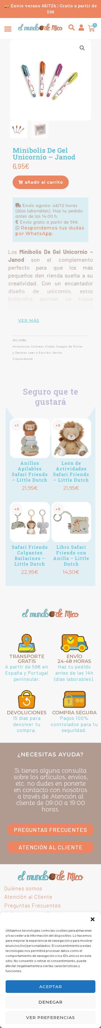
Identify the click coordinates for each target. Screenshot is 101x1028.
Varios (57, 352)
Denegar (50, 1002)
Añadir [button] (30, 497)
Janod (28, 358)
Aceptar (50, 986)
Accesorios (21, 346)
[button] (92, 919)
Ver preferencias (50, 1017)
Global (50, 346)
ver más (28, 320)
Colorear (37, 346)
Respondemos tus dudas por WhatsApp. (49, 230)
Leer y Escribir (39, 352)
